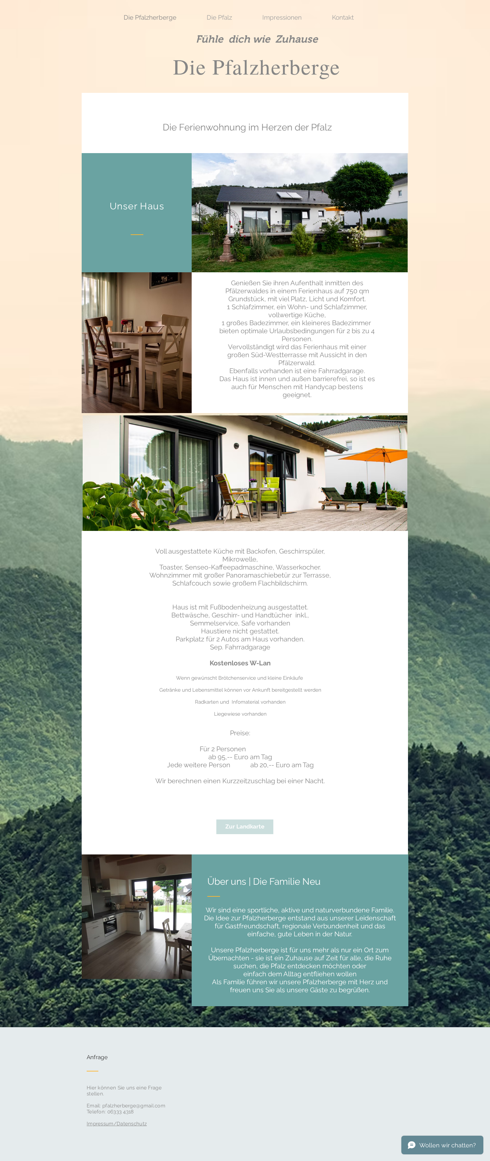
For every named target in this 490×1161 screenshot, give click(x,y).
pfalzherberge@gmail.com (133, 1106)
